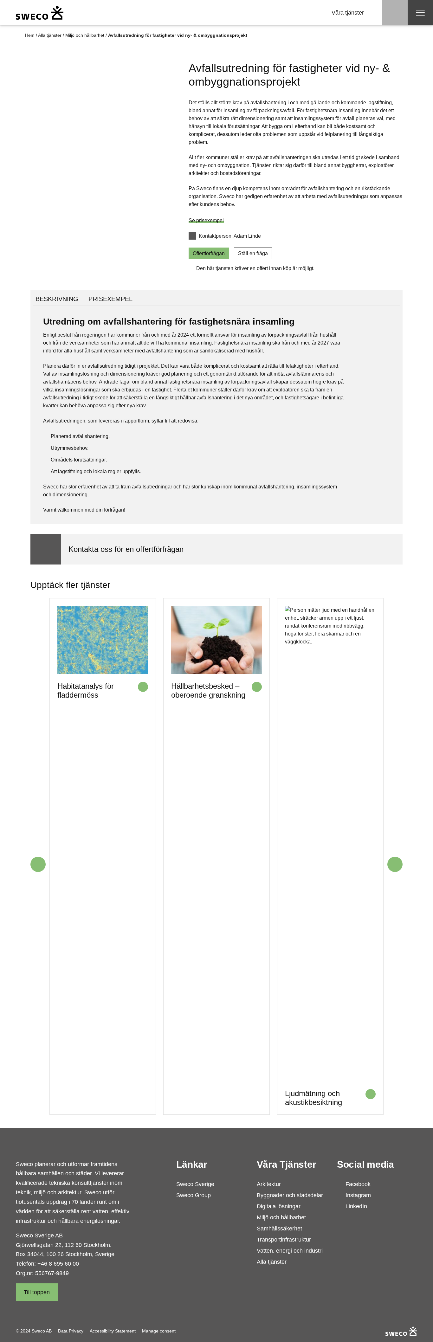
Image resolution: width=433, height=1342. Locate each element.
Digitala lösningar (279, 1206)
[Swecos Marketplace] (39, 13)
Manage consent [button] (159, 1330)
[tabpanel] (216, 415)
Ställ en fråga (253, 253)
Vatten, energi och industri (290, 1251)
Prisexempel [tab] (110, 298)
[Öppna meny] (420, 12)
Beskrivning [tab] (57, 298)
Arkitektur (269, 1184)
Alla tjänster (49, 35)
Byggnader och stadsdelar (290, 1195)
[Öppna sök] (395, 12)
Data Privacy (70, 1330)
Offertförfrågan (209, 253)
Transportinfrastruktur (284, 1239)
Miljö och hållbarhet (84, 35)
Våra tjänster (348, 13)
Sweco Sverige (195, 1184)
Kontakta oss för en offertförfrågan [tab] (126, 549)
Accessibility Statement (113, 1330)
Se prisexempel (206, 220)
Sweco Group (193, 1195)
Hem (30, 35)
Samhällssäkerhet (279, 1228)
